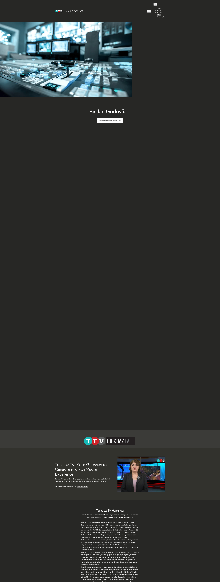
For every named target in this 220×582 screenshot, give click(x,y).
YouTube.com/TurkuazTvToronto (116, 537)
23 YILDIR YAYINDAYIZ (74, 11)
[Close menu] (155, 4)
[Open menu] (149, 11)
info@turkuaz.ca (82, 486)
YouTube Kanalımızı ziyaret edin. (110, 121)
